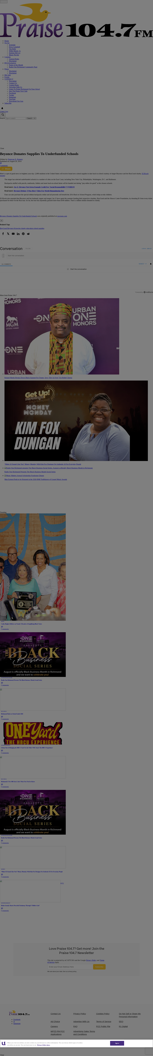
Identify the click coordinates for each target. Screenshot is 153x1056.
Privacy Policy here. (43, 1045)
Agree (117, 1043)
